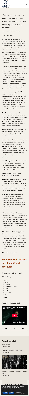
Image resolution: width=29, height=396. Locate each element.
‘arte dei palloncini (6, 344)
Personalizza (18, 392)
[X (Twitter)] (14, 328)
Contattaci (17, 382)
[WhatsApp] (23, 328)
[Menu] (26, 4)
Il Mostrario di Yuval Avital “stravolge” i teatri (12, 350)
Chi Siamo (11, 382)
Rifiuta (11, 392)
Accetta (5, 392)
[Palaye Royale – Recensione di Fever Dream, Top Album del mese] (14, 362)
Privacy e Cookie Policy (11, 384)
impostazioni (19, 390)
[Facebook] (6, 328)
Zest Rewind (21, 384)
